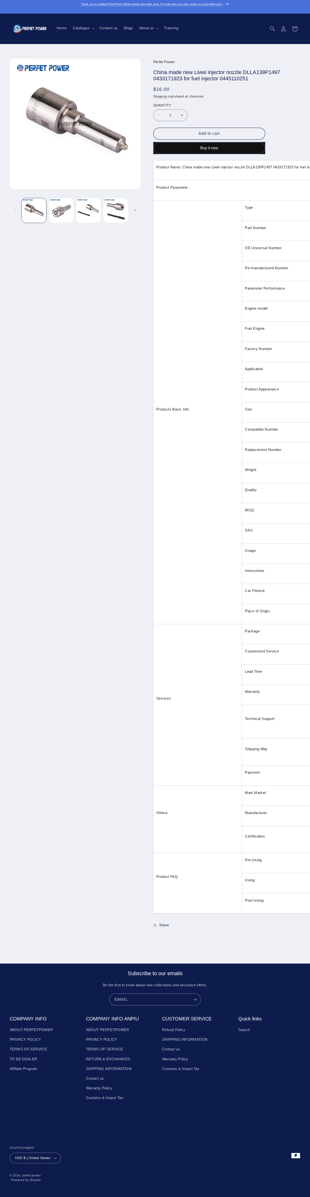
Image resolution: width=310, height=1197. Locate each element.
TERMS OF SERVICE (28, 1049)
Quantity (162, 105)
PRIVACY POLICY (25, 1039)
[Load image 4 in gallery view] (115, 210)
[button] (83, 28)
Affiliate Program (23, 1069)
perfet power (31, 1175)
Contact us (95, 1078)
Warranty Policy (99, 1088)
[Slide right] (135, 210)
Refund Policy (173, 1030)
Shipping (160, 96)
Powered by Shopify (26, 1180)
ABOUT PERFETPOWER (31, 1030)
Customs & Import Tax (105, 1098)
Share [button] (164, 925)
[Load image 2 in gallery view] (61, 210)
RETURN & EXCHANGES (108, 1059)
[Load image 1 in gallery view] (34, 210)
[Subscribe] (195, 999)
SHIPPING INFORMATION (109, 1069)
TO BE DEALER (23, 1059)
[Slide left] (15, 210)
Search (244, 1030)
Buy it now (209, 148)
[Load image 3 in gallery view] (88, 210)
